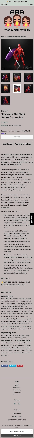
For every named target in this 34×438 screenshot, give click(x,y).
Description (7, 144)
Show (32, 219)
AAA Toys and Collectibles (18, 425)
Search (17, 385)
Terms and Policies (23, 144)
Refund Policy (17, 390)
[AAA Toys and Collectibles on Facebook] (15, 404)
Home (2, 36)
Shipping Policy (17, 392)
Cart (31, 4)
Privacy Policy (17, 387)
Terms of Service (17, 395)
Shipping (4, 126)
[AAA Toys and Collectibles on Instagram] (19, 404)
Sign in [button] (16, 435)
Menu (5, 4)
